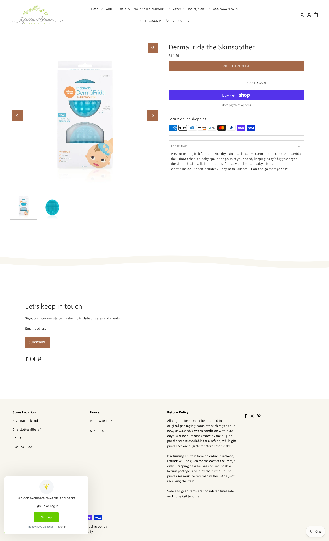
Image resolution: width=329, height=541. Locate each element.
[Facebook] (26, 358)
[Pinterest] (39, 358)
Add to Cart (257, 83)
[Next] (152, 115)
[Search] (302, 14)
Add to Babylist (236, 66)
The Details (179, 146)
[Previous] (17, 115)
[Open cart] (315, 15)
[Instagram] (32, 358)
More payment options (236, 105)
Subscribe (37, 342)
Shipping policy (95, 526)
